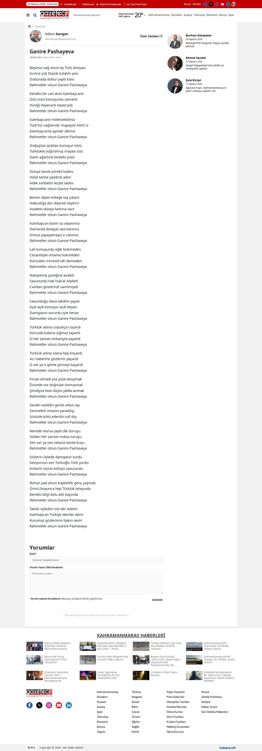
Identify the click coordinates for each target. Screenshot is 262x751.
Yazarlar (39, 26)
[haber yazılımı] (228, 747)
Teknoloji (102, 716)
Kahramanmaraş (107, 692)
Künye (187, 4)
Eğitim (136, 721)
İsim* (33, 553)
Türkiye (136, 692)
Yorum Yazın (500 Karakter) (46, 567)
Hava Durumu (175, 731)
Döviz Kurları (175, 711)
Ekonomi (102, 721)
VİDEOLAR (88, 4)
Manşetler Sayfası (178, 702)
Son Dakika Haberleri (214, 711)
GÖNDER (157, 600)
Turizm (136, 716)
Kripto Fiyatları (176, 721)
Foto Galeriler (176, 697)
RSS (32, 747)
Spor (100, 711)
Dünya (101, 726)
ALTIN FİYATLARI (137, 4)
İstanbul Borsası (177, 707)
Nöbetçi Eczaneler (178, 726)
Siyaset (101, 702)
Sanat (135, 702)
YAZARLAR (70, 4)
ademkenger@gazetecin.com (60, 39)
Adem (56, 33)
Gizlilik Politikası (211, 697)
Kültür (135, 731)
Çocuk (136, 711)
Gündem (102, 697)
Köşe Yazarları (176, 692)
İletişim (197, 4)
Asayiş (101, 707)
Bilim (135, 707)
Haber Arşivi (209, 707)
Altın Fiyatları (175, 716)
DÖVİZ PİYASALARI (110, 4)
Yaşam (101, 731)
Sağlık (135, 726)
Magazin (137, 697)
